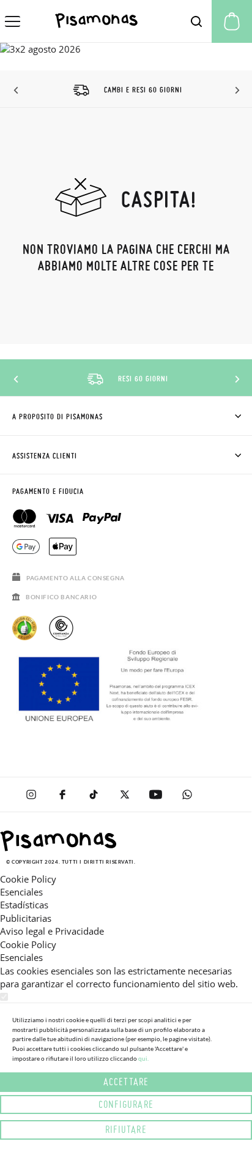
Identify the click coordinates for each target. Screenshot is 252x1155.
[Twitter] (124, 794)
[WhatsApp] (186, 794)
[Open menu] (12, 21)
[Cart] (232, 21)
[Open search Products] (196, 21)
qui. (143, 1058)
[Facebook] (62, 794)
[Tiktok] (93, 794)
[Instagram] (30, 794)
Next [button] (235, 90)
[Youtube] (155, 794)
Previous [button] (16, 90)
